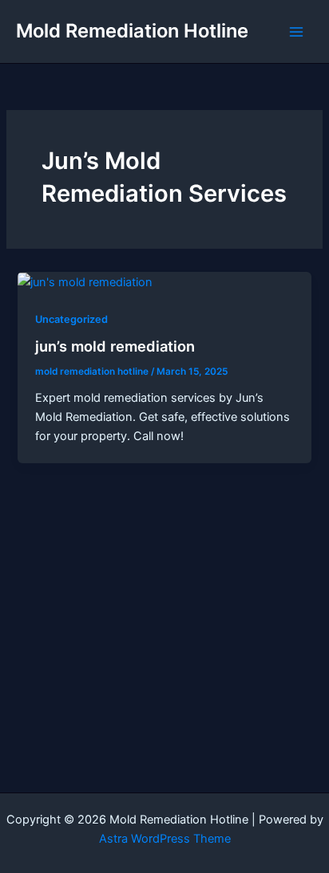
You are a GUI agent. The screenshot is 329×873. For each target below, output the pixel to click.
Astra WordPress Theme (165, 839)
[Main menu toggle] (296, 32)
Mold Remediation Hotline (132, 30)
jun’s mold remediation (115, 346)
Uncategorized (71, 319)
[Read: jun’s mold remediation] (85, 281)
